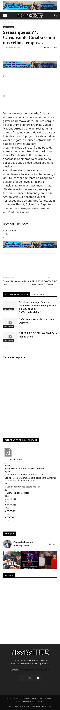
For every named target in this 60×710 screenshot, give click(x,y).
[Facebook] (6, 54)
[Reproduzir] (6, 463)
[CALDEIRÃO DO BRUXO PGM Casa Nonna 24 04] (10, 337)
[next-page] (9, 347)
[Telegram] (39, 54)
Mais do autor (38, 294)
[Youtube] (38, 678)
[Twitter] (12, 54)
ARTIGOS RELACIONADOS (16, 294)
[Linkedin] (33, 54)
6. (11, 499)
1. (24, 468)
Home (9, 698)
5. (17, 492)
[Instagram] (30, 678)
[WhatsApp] (26, 54)
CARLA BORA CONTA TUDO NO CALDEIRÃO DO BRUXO (43, 283)
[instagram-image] (12, 560)
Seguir (52, 544)
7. (11, 505)
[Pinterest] (19, 54)
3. (20, 480)
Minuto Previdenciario (24, 701)
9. (11, 517)
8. (11, 511)
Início (5, 22)
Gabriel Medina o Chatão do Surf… (16, 283)
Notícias (17, 698)
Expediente (40, 701)
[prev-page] (5, 347)
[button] (5, 15)
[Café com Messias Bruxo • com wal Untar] (10, 323)
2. (24, 474)
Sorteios (47, 698)
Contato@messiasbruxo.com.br (34, 669)
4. (22, 486)
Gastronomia (15, 22)
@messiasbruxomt (23, 542)
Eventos (26, 698)
